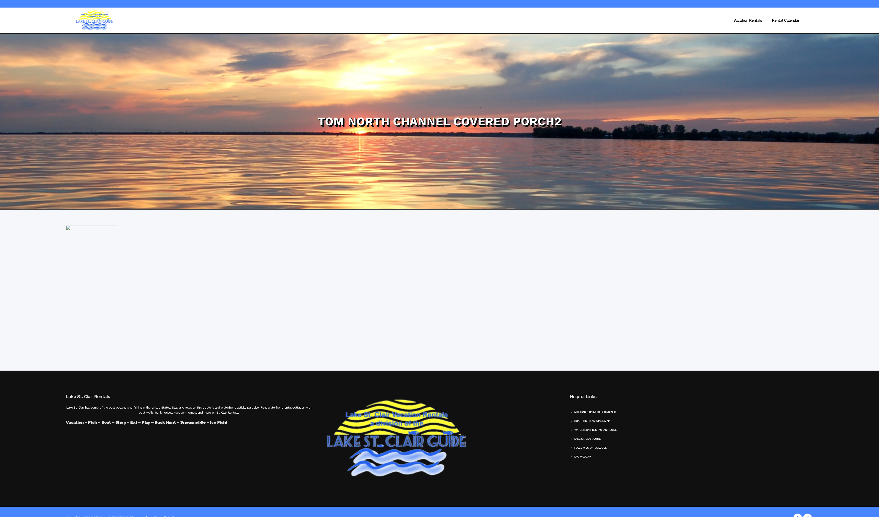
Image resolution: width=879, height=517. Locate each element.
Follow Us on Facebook (590, 447)
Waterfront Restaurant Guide (595, 429)
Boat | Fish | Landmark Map (592, 421)
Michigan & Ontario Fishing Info (595, 412)
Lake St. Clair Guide (587, 438)
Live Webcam (582, 456)
